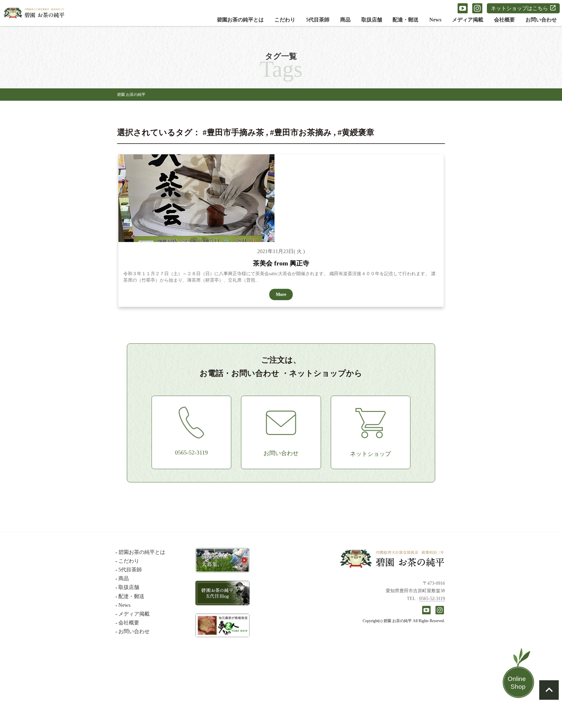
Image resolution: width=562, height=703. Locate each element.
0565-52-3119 (432, 598)
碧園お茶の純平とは (240, 19)
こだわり (284, 19)
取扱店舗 (371, 19)
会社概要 (504, 19)
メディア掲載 (467, 19)
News (435, 19)
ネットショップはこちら (519, 8)
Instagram (477, 8)
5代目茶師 (317, 19)
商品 (345, 19)
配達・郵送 (406, 19)
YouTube (463, 8)
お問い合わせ (541, 19)
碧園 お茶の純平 (131, 94)
